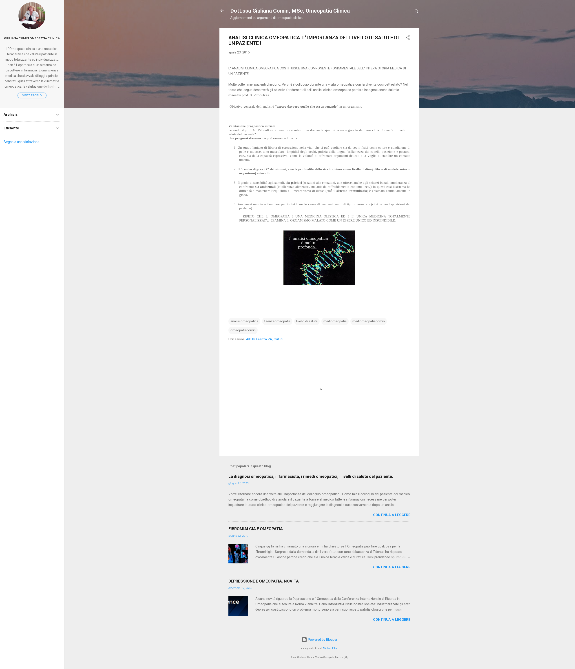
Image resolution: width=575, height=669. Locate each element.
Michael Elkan (330, 648)
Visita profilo (32, 95)
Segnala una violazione (22, 142)
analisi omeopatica (244, 321)
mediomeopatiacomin (368, 321)
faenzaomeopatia (277, 321)
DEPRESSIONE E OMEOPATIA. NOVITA (263, 581)
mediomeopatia (335, 321)
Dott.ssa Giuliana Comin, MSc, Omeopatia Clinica (290, 11)
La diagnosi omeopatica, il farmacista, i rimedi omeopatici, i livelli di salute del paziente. (310, 476)
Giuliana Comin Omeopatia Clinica (32, 38)
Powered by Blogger (322, 640)
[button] (407, 38)
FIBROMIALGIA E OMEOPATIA (255, 528)
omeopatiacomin (243, 330)
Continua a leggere (391, 515)
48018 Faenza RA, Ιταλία (264, 339)
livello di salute (307, 321)
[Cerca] (416, 12)
